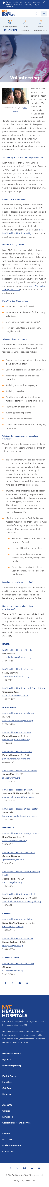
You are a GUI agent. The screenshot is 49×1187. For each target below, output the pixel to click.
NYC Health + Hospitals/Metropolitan (20, 809)
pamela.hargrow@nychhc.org (16, 740)
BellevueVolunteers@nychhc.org (17, 721)
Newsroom (8, 1117)
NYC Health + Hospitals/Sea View (18, 964)
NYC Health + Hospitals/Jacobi (17, 650)
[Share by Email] (20, 983)
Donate (6, 1134)
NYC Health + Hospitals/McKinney (18, 853)
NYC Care (7, 1140)
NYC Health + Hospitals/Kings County (20, 834)
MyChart (6, 1060)
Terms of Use (30, 1181)
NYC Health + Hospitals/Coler (16, 733)
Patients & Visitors (11, 1054)
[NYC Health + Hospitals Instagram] (24, 1168)
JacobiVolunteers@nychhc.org (16, 657)
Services (6, 1094)
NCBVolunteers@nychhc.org (15, 696)
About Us (7, 1105)
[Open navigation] (44, 13)
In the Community (11, 1146)
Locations (7, 1082)
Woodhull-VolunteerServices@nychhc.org (22, 902)
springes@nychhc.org (12, 946)
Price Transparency (12, 1066)
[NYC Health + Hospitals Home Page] (8, 13)
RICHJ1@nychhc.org (12, 882)
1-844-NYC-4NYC (9, 30)
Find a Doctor (9, 1076)
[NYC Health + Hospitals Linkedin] (32, 1168)
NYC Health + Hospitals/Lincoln (17, 669)
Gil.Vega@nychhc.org (12, 971)
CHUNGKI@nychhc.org (13, 927)
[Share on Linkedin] (27, 983)
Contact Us (8, 1151)
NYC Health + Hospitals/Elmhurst (18, 919)
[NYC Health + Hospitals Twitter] (17, 1168)
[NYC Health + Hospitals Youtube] (39, 1168)
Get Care (7, 1088)
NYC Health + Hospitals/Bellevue (18, 713)
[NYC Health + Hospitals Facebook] (10, 1168)
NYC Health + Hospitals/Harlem (17, 790)
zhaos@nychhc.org (11, 778)
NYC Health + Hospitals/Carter (17, 752)
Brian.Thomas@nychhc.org (14, 841)
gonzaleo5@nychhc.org (13, 860)
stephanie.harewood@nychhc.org (18, 797)
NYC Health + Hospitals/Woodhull (18, 894)
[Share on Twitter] (12, 983)
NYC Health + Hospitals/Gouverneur (19, 771)
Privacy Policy (19, 1181)
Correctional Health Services (17, 1123)
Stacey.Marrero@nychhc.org (15, 676)
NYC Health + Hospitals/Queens (17, 939)
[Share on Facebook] (5, 983)
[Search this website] (36, 13)
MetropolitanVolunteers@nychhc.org (19, 816)
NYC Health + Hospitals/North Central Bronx (23, 688)
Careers (6, 1111)
